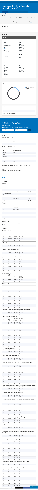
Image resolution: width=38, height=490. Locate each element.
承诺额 (4, 64)
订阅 (29, 129)
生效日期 (20, 50)
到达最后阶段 (21, 70)
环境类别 (20, 64)
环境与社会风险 (6, 67)
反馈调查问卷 (33, 486)
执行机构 (20, 54)
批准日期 (5, 50)
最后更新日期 (5, 73)
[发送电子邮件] (4, 487)
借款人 (20, 44)
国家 (4, 47)
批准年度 (5, 60)
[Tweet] (19, 487)
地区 (20, 57)
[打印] (11, 487)
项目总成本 (5, 54)
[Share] (26, 487)
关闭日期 (20, 67)
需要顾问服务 (5, 70)
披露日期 (20, 47)
